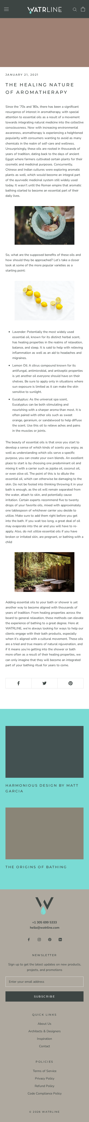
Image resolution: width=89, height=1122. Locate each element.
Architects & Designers (44, 1031)
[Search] (75, 9)
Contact (44, 1046)
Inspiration (44, 1039)
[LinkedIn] (60, 939)
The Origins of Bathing (36, 867)
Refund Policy (44, 1086)
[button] (44, 225)
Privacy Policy (44, 1078)
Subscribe (44, 996)
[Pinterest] (49, 939)
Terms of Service (44, 1071)
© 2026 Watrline (44, 1111)
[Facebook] (28, 939)
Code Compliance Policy (45, 1093)
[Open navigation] (6, 9)
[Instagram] (39, 939)
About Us (44, 1024)
